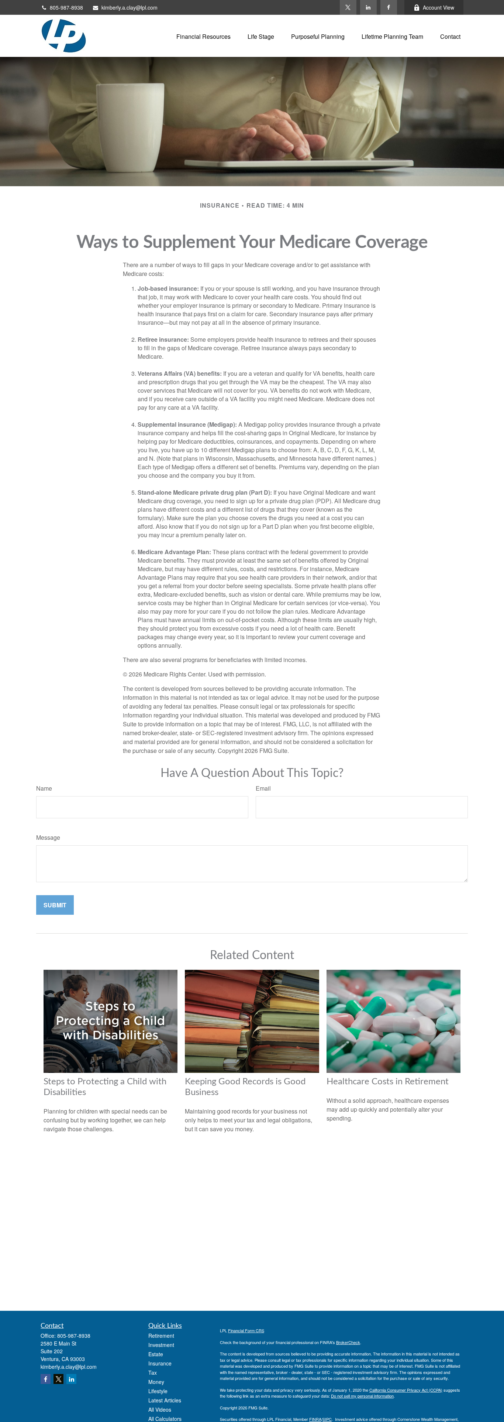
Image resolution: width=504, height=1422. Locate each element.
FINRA (315, 1419)
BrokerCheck (348, 1342)
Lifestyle (158, 1391)
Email (263, 788)
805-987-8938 (66, 7)
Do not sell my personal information (362, 1396)
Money (156, 1381)
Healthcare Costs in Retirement (388, 1081)
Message (48, 837)
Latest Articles (164, 1400)
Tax (152, 1372)
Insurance (160, 1363)
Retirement (161, 1335)
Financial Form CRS (246, 1330)
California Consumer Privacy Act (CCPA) (405, 1390)
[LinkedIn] (368, 7)
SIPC (327, 1419)
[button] (203, 35)
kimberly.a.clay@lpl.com (129, 7)
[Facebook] (388, 7)
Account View (438, 7)
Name (44, 788)
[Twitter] (348, 7)
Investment (161, 1344)
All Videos (159, 1409)
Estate (155, 1354)
